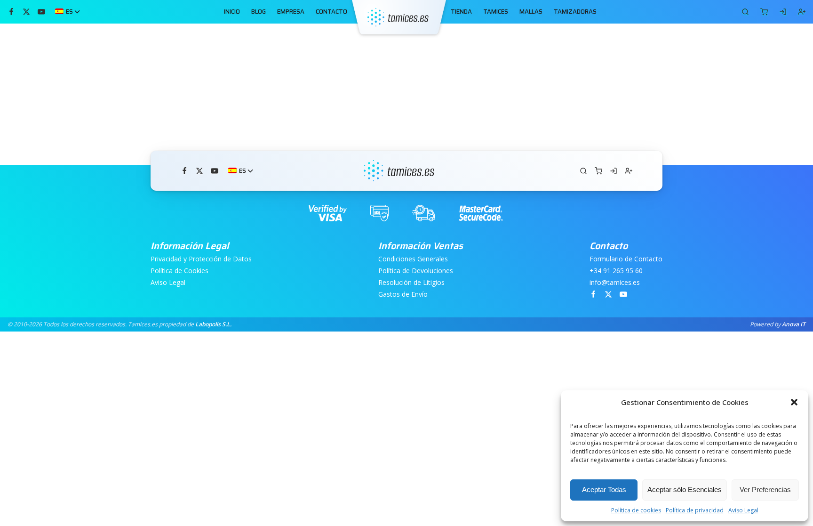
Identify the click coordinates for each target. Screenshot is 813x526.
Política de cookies (636, 510)
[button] (794, 402)
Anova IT (793, 324)
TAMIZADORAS (575, 12)
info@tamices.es (615, 283)
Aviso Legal (743, 510)
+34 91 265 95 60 (616, 271)
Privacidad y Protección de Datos (201, 259)
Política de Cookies (179, 271)
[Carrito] (745, 12)
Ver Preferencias (765, 490)
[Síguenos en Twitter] (26, 12)
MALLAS (530, 12)
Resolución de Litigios (411, 283)
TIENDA (461, 12)
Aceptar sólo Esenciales (684, 490)
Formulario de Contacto (626, 259)
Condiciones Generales (413, 259)
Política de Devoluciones (415, 271)
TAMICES (495, 12)
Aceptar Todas (604, 490)
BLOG (258, 12)
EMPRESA (290, 12)
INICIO (232, 12)
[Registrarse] (801, 12)
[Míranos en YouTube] (41, 12)
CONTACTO (331, 12)
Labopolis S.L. (213, 324)
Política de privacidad (695, 510)
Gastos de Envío (403, 295)
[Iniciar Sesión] (783, 12)
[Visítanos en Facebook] (11, 12)
